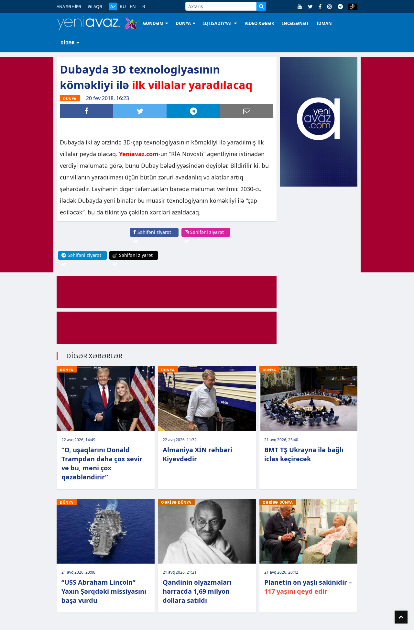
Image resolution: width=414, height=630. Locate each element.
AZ (113, 6)
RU (123, 6)
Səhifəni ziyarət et (152, 236)
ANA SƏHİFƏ (69, 6)
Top (401, 617)
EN (133, 6)
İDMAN (324, 23)
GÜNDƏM (153, 23)
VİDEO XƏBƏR (259, 23)
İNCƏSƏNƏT (295, 23)
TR (142, 6)
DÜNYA (183, 23)
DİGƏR (67, 43)
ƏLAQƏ (95, 6)
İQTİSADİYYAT (217, 23)
